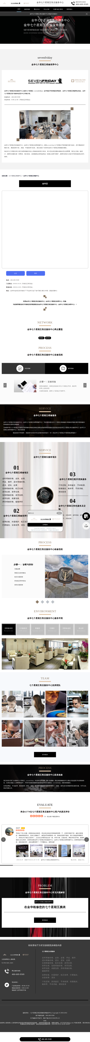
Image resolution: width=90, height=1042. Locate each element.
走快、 (18, 478)
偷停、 (11, 482)
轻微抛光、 (63, 488)
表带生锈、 (16, 492)
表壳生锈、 (7, 492)
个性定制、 (63, 485)
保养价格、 (7, 522)
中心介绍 (46, 9)
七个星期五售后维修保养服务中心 (41, 1013)
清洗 (23, 525)
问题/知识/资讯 (58, 9)
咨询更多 (45, 754)
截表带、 (71, 488)
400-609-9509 (14, 280)
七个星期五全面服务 (48, 951)
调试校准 (62, 492)
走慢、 (24, 478)
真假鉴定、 (72, 485)
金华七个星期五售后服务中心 (50, 2)
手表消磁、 (80, 488)
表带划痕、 (7, 498)
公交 (15, 273)
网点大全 (37, 9)
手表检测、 (82, 485)
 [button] (86, 839)
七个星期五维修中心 (15, 176)
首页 (19, 9)
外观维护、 (16, 522)
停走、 (5, 482)
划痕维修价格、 (8, 495)
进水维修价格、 (20, 482)
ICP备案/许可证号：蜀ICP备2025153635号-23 (45, 1018)
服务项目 (27, 9)
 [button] (3, 839)
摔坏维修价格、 (8, 502)
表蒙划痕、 (16, 498)
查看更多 (45, 920)
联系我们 (69, 9)
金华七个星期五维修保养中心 (50, 860)
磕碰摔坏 (19, 502)
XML (45, 1021)
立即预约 (45, 525)
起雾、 (16, 485)
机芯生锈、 (20, 488)
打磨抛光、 (7, 525)
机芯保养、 (25, 522)
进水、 (5, 485)
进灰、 (11, 485)
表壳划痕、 (20, 495)
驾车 (35, 273)
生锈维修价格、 (8, 488)
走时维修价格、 (8, 478)
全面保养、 (16, 525)
